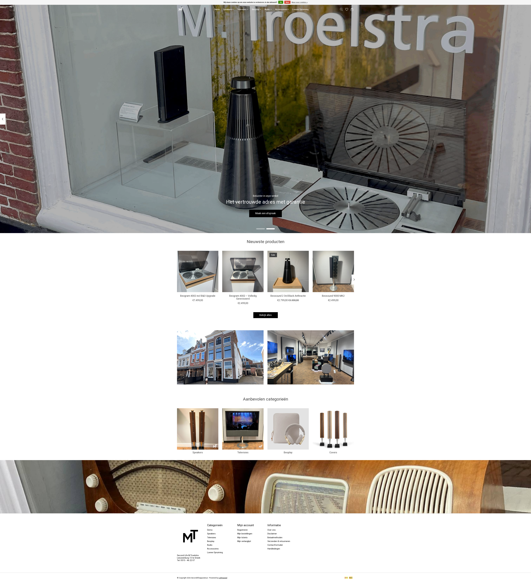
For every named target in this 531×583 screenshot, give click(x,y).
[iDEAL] (346, 578)
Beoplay (288, 452)
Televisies (242, 452)
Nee (287, 2)
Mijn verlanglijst (244, 541)
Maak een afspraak (265, 213)
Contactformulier (275, 545)
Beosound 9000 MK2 (333, 295)
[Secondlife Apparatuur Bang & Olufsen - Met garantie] (181, 9)
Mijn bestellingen (244, 533)
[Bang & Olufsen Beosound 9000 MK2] (333, 271)
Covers (333, 452)
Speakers (197, 452)
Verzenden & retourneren (278, 541)
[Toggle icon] (341, 9)
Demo (217, 9)
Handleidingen (273, 548)
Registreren (242, 530)
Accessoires (213, 548)
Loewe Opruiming (300, 9)
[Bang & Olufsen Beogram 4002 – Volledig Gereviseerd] (243, 271)
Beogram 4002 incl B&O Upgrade (197, 295)
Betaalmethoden (274, 537)
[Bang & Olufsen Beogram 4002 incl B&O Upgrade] (197, 271)
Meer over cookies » (300, 2)
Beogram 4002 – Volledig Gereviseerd (243, 297)
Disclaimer (272, 533)
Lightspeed (223, 578)
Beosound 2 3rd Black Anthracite (288, 295)
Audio (209, 545)
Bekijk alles (265, 315)
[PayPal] (351, 578)
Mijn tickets (242, 537)
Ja (281, 2)
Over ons (271, 530)
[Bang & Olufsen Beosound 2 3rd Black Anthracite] (288, 271)
